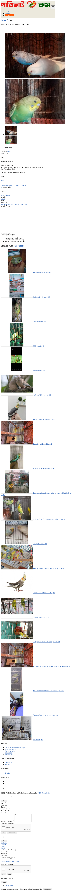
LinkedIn (4, 844)
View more (18, 245)
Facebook (4, 843)
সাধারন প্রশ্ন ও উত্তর (10, 749)
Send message (12, 833)
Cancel (4, 833)
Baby (4, 20)
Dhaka (9, 151)
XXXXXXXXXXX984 (19, 185)
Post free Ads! (9, 15)
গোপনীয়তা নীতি (9, 754)
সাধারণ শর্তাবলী (8, 753)
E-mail (3, 807)
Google (3, 848)
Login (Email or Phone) (8, 850)
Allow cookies (47, 889)
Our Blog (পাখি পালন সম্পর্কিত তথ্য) (15, 747)
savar (2, 180)
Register (7, 13)
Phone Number (5, 811)
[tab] (40, 148)
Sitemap (7, 764)
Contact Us (8, 762)
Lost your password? (7, 861)
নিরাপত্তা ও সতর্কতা (10, 751)
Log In (7, 12)
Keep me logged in (9, 858)
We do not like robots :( (8, 823)
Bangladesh (9, 885)
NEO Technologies (44, 793)
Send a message (6, 185)
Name (3, 803)
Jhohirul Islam (5, 195)
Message (7, 821)
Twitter (3, 846)
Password (4, 854)
